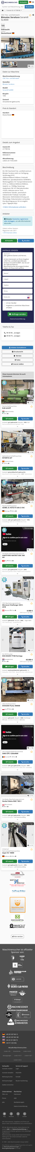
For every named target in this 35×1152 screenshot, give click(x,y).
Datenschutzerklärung (17, 319)
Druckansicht (18, 352)
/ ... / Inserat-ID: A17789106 (12, 10)
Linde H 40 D (27, 1051)
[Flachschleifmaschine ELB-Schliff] (17, 392)
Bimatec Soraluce (8, 84)
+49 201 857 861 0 (12, 1034)
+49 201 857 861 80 (12, 1037)
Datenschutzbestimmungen (11, 1146)
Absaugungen (7, 1055)
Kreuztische (16, 1051)
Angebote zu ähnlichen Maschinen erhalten (17, 307)
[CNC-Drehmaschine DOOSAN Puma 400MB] (17, 689)
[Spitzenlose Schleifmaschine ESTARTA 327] (17, 441)
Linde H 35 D (17, 1060)
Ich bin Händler (11, 303)
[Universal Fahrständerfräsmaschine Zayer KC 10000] (17, 834)
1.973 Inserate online (10, 233)
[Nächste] (32, 51)
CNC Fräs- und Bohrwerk (11, 78)
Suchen (30, 7)
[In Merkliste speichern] (30, 15)
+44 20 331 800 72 (12, 1040)
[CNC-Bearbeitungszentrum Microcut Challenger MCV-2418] (17, 589)
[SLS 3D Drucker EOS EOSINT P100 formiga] (17, 640)
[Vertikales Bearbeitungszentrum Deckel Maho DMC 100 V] (17, 785)
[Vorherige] (3, 51)
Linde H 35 (7, 1051)
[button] (33, 2)
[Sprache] (30, 2)
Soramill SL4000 (8, 90)
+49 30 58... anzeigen (13, 333)
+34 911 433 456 (11, 1043)
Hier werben (18, 936)
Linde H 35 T (18, 1055)
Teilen (18, 360)
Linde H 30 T (28, 1055)
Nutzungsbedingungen (8, 1148)
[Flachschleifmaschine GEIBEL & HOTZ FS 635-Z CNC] (17, 491)
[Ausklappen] (17, 426)
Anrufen (27, 241)
